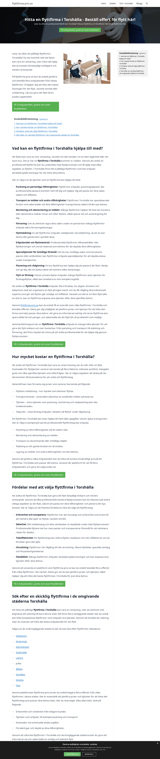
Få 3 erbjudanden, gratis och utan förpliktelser (80, 30)
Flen (18, 685)
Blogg (139, 3)
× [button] (157, 743)
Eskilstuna (21, 635)
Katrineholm (22, 646)
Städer (112, 3)
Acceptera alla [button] (72, 754)
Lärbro (19, 657)
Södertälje (21, 652)
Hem (103, 3)
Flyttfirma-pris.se (22, 3)
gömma (43, 119)
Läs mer (102, 750)
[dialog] (80, 750)
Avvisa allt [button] (89, 754)
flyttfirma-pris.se (29, 305)
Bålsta (19, 668)
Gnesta (20, 679)
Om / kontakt (126, 3)
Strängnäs (21, 641)
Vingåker (20, 674)
